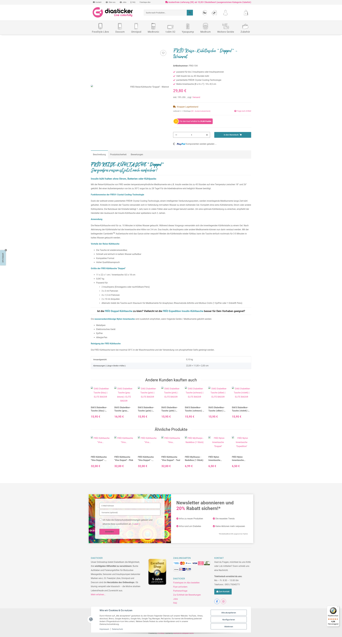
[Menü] (337, 607)
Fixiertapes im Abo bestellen (186, 582)
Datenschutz (117, 629)
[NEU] (205, 13)
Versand (196, 97)
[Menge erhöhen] (207, 135)
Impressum (104, 629)
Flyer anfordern (180, 587)
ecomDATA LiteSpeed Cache (183, 633)
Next (247, 405)
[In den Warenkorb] (93, 46)
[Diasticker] (113, 13)
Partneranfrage (180, 591)
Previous (95, 405)
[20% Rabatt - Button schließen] (6, 250)
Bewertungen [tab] (137, 154)
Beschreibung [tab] (99, 154)
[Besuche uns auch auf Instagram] (223, 601)
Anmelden (109, 532)
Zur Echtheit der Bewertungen (187, 595)
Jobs (175, 599)
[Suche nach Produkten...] (190, 13)
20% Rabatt (3, 257)
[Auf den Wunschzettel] (163, 53)
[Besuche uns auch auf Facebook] (217, 601)
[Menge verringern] (176, 135)
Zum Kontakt (224, 591)
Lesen (136, 524)
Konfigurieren (228, 619)
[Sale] (214, 13)
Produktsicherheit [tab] (118, 154)
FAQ (175, 603)
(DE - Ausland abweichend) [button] (200, 111)
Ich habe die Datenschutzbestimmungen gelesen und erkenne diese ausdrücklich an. (127, 522)
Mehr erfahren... (98, 594)
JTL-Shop (160, 633)
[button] (225, 12)
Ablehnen (228, 626)
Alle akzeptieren (228, 612)
